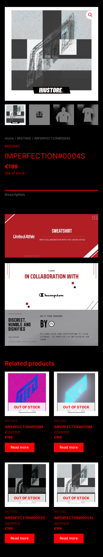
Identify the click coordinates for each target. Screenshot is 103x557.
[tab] (51, 194)
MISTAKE (24, 138)
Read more (20, 447)
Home (9, 138)
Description (15, 194)
